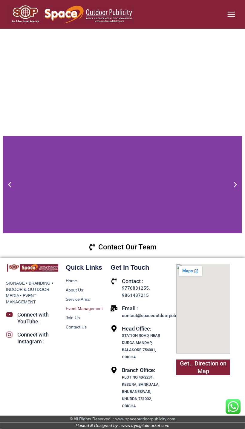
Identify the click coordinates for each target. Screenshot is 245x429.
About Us (74, 290)
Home (71, 280)
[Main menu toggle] (231, 14)
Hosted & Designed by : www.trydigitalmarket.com (122, 425)
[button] (9, 185)
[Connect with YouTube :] (9, 314)
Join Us (73, 317)
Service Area (78, 299)
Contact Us (76, 327)
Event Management (84, 308)
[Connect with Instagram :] (9, 334)
